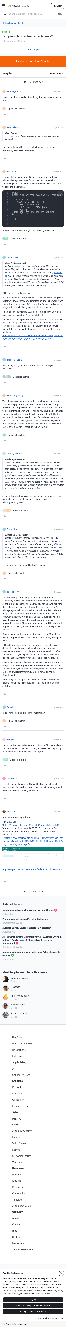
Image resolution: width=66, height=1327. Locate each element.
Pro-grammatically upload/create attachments (25, 919)
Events (16, 1137)
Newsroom (18, 1243)
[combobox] (33, 14)
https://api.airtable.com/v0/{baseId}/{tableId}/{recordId (30, 825)
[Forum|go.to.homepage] (18, 5)
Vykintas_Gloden (19, 1013)
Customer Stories (21, 1156)
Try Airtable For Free (23, 1249)
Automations (8, 913)
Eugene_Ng (12, 778)
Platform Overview (22, 1043)
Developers (18, 1187)
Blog (14, 1230)
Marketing (17, 1093)
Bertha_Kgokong (15, 395)
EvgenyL (11, 739)
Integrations (19, 1050)
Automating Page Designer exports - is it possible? (26, 927)
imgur (7, 276)
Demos (16, 1149)
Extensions (18, 1056)
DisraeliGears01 (19, 1004)
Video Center (19, 1143)
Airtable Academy (22, 1131)
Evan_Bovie (12, 257)
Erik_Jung (11, 171)
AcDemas (15, 986)
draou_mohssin (14, 359)
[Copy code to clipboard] (60, 193)
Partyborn (12, 707)
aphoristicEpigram (20, 977)
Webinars (17, 1162)
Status (16, 1237)
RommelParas (14, 127)
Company (17, 1212)
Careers (16, 1224)
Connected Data (21, 1075)
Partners (16, 1174)
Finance (16, 1118)
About (15, 1218)
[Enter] (5, 14)
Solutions (17, 1081)
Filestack (58, 272)
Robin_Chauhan (14, 453)
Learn (15, 1124)
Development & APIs (14, 22)
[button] (3, 6)
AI (13, 1068)
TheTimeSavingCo (20, 995)
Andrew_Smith (14, 91)
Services (16, 1180)
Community (18, 1193)
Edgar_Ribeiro (13, 529)
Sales (15, 1112)
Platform (17, 1037)
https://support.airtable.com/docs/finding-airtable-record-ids (32, 869)
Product (16, 1087)
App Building (19, 1062)
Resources (18, 1168)
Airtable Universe (21, 1206)
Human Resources (22, 1106)
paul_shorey (13, 591)
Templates (18, 1199)
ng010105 (12, 811)
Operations (18, 1099)
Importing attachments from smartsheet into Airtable (28, 910)
